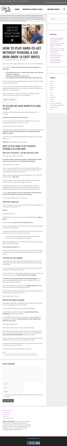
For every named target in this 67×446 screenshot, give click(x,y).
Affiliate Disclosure (7, 410)
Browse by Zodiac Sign (32, 9)
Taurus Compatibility (55, 103)
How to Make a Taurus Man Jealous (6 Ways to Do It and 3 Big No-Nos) (57, 50)
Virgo (51, 109)
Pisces (51, 95)
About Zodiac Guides (24, 1)
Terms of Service (7, 412)
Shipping (14, 1)
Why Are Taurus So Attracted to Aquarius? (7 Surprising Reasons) (56, 55)
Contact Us (3, 1)
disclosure (20, 59)
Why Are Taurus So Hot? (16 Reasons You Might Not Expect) (57, 45)
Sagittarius (53, 97)
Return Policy (8, 1)
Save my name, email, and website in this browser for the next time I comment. (23, 395)
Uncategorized (54, 107)
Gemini (52, 89)
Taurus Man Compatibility (57, 105)
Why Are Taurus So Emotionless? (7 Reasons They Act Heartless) (56, 61)
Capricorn (52, 87)
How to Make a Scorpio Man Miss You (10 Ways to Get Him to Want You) (21, 355)
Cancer (52, 85)
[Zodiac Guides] (6, 9)
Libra (51, 93)
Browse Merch (53, 9)
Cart (18, 1)
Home (17, 9)
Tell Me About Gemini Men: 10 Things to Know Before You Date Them (57, 39)
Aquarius (52, 81)
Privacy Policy (6, 414)
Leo (5, 352)
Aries (51, 83)
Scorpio (52, 99)
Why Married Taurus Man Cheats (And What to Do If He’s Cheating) (20, 353)
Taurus (52, 101)
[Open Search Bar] (64, 9)
